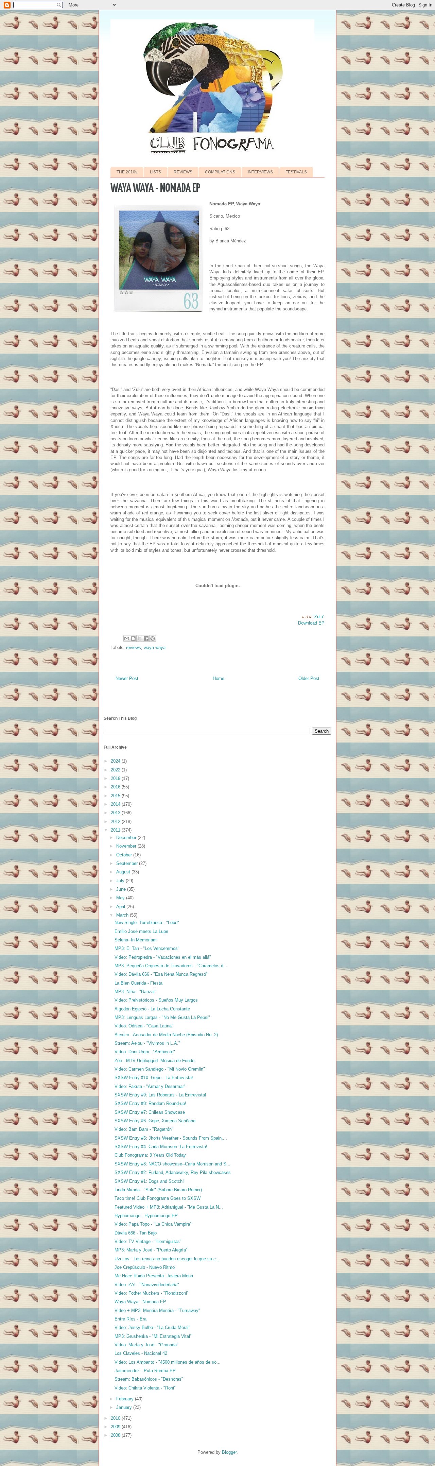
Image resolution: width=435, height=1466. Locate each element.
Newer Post (127, 678)
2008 (116, 1435)
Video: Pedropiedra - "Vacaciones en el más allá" (163, 957)
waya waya (155, 647)
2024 (116, 761)
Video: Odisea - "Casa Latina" (144, 1025)
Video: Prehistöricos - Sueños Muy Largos (156, 1000)
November (127, 846)
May (121, 897)
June (121, 889)
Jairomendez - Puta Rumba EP (145, 1370)
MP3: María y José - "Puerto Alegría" (151, 1249)
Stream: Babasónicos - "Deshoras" (149, 1379)
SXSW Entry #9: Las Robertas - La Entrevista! (160, 1094)
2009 (116, 1426)
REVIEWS (183, 172)
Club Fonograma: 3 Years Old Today (150, 1155)
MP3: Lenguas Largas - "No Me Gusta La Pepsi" (162, 1017)
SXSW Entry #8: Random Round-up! (150, 1103)
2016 (116, 786)
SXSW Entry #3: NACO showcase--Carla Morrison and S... (172, 1163)
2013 (116, 812)
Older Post (308, 678)
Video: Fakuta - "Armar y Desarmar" (150, 1086)
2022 (116, 769)
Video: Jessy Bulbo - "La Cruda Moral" (152, 1327)
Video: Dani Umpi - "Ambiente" (145, 1051)
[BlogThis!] (133, 638)
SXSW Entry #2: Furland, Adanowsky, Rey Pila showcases (173, 1172)
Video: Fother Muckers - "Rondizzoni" (152, 1293)
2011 (116, 830)
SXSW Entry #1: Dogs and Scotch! (149, 1181)
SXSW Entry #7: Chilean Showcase (150, 1112)
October (124, 854)
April (121, 906)
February (125, 1398)
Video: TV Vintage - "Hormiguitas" (148, 1241)
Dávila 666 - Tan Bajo (136, 1232)
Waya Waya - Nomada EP (140, 1301)
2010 (116, 1418)
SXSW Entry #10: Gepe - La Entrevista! (154, 1077)
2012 (116, 821)
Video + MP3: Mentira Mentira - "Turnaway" (157, 1310)
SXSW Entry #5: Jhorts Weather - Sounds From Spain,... (171, 1138)
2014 (116, 804)
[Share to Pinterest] (152, 638)
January (124, 1407)
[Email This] (126, 638)
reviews (133, 647)
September (127, 863)
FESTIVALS (296, 172)
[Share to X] (139, 638)
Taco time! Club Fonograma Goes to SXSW (158, 1198)
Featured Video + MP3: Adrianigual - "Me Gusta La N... (169, 1207)
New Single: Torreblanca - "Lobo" (147, 922)
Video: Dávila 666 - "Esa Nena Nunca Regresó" (161, 974)
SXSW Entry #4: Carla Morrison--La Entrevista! (161, 1146)
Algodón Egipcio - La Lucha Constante (152, 1008)
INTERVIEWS (260, 172)
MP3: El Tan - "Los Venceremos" (147, 948)
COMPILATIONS (220, 172)
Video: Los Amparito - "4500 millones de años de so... (168, 1362)
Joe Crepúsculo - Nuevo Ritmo (145, 1267)
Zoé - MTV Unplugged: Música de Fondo (154, 1060)
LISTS (155, 172)
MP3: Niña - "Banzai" (135, 991)
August (124, 871)
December (127, 837)
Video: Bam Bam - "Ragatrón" (144, 1129)
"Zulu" (319, 616)
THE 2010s (127, 172)
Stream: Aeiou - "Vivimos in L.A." (147, 1043)
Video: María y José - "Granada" (146, 1344)
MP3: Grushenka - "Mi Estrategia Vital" (153, 1336)
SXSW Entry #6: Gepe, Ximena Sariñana (155, 1120)
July (121, 880)
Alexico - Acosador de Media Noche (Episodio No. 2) (166, 1034)
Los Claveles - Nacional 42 (141, 1353)
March (123, 915)
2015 (116, 795)
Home (218, 678)
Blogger (229, 1452)
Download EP (311, 623)
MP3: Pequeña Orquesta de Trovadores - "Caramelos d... (171, 965)
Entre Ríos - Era (130, 1319)
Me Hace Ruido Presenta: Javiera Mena (154, 1275)
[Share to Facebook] (146, 638)
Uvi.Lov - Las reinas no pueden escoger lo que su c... (167, 1258)
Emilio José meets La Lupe (141, 931)
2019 (116, 778)
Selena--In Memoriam (136, 939)
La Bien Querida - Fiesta (138, 983)
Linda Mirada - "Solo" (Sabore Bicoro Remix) (158, 1189)
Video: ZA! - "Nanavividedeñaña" (147, 1284)
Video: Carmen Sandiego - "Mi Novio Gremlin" (160, 1069)
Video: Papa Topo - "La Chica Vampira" (153, 1224)
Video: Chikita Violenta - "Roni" (145, 1388)
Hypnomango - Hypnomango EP (146, 1215)
